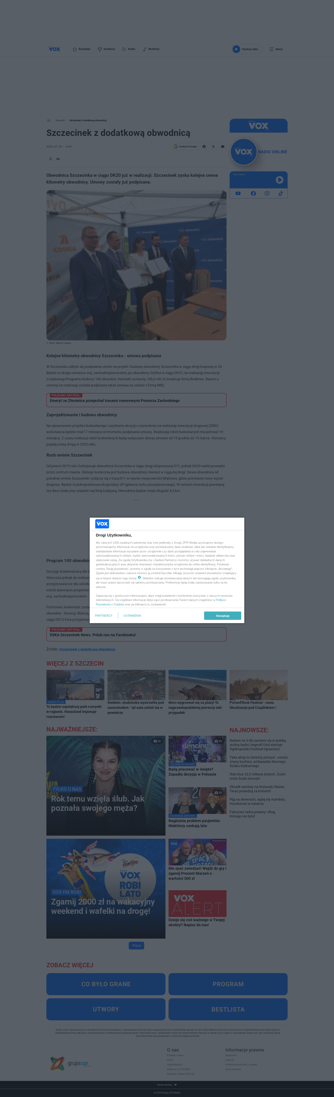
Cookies (119, 604)
